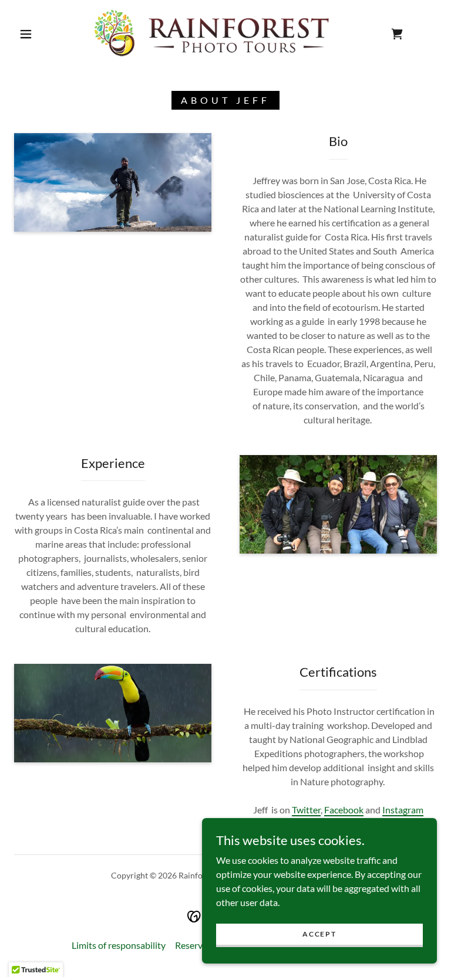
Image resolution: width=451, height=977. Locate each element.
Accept (319, 933)
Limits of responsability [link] (119, 945)
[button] (26, 34)
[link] (216, 32)
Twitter (306, 809)
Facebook (344, 809)
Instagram (402, 809)
